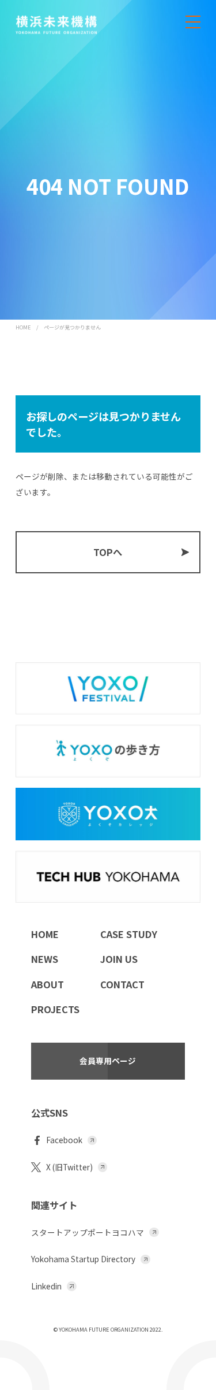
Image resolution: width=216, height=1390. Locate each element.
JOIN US (119, 959)
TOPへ (107, 552)
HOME (23, 327)
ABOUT (47, 984)
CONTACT (122, 984)
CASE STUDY (128, 934)
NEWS (44, 959)
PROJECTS (55, 1009)
